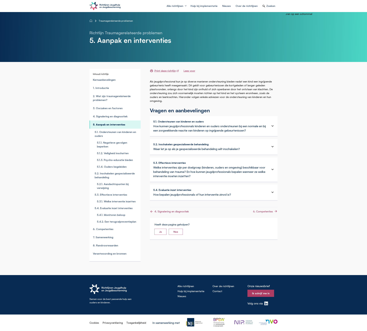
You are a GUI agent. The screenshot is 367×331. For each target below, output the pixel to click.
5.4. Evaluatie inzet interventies (114, 208)
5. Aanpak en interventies (109, 124)
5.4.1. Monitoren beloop (111, 214)
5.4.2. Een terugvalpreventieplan (116, 221)
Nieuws (181, 296)
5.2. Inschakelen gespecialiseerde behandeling (115, 175)
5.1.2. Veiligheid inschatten (113, 153)
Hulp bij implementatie (190, 291)
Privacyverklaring (113, 322)
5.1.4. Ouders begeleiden (112, 166)
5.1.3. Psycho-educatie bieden (115, 159)
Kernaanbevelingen (104, 79)
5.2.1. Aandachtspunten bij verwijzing (113, 185)
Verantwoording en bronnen (109, 253)
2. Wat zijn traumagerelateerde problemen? (112, 98)
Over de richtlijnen (223, 286)
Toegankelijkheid (136, 322)
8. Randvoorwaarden (105, 245)
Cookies (94, 322)
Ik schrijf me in (261, 293)
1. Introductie (101, 87)
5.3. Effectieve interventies (111, 194)
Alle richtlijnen (185, 286)
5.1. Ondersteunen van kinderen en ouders (115, 133)
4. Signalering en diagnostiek (110, 116)
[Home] (91, 20)
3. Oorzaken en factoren (108, 108)
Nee (175, 231)
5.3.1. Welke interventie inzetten (116, 201)
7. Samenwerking (103, 237)
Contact (217, 291)
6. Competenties (103, 229)
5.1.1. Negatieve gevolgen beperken (112, 144)
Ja (160, 231)
